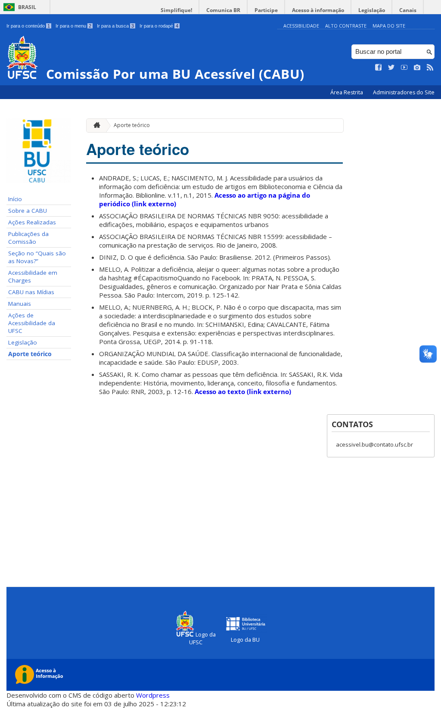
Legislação (371, 10)
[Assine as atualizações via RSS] (430, 67)
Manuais (19, 303)
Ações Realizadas (32, 222)
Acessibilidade (301, 25)
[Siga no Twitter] (391, 67)
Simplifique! (176, 10)
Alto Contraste (345, 25)
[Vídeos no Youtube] (404, 67)
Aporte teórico (30, 354)
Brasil (27, 7)
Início (15, 199)
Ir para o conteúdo (28, 25)
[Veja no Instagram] (417, 67)
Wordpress (153, 695)
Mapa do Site (389, 25)
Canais (407, 10)
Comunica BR (223, 10)
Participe (266, 10)
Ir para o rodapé (159, 25)
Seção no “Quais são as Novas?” (37, 257)
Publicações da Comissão (28, 237)
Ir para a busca (115, 25)
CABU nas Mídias (31, 292)
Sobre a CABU (27, 210)
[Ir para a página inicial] (95, 125)
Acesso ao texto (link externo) (243, 391)
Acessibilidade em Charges (32, 276)
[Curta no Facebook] (378, 67)
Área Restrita (347, 92)
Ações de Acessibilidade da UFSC (31, 323)
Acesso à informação (318, 10)
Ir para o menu (73, 25)
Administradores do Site (404, 92)
